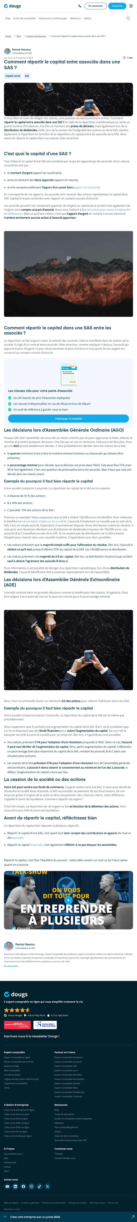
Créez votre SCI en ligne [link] (15, 1131)
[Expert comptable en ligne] (12, 6)
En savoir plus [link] (11, 966)
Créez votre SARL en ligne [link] (16, 1122)
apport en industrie (86, 187)
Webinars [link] (59, 1122)
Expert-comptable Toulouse (68, 1096)
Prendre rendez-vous (64, 1158)
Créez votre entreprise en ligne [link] (19, 1109)
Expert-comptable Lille (65, 1066)
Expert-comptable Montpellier (69, 1079)
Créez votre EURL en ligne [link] (16, 1127)
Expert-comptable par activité (18, 1061)
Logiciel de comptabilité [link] (15, 1083)
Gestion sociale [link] (11, 1066)
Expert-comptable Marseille (68, 1074)
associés (18, 837)
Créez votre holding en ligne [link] (18, 1135)
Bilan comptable (12, 1070)
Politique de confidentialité (54, 1202)
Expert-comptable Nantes (67, 1083)
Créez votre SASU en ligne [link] (16, 1114)
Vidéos (87, 18)
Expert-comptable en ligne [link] (17, 1057)
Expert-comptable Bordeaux (68, 1057)
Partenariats (10, 1162)
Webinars (75, 18)
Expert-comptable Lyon (66, 1070)
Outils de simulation (24, 18)
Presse (7, 1166)
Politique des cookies (77, 1202)
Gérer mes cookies (97, 1202)
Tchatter (58, 1153)
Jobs (6, 1158)
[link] (96, 6)
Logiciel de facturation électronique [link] (21, 1079)
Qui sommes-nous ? (14, 1153)
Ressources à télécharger (53, 18)
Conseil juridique (12, 1074)
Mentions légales (11, 1202)
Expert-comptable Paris (66, 1087)
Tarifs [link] (6, 1087)
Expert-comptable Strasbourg (69, 1092)
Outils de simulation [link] (64, 1114)
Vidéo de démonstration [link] (66, 1135)
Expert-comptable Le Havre (68, 1061)
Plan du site (113, 1202)
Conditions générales (30, 1202)
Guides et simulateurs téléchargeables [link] (73, 1118)
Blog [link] (56, 1109)
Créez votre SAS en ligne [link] (16, 1118)
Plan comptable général (66, 1127)
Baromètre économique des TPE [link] (70, 1140)
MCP (6, 1171)
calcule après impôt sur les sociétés (44, 521)
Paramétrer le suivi (12, 1209)
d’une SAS (36, 845)
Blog (7, 18)
